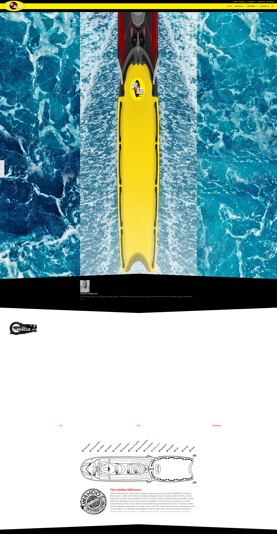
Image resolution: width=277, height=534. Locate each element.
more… (83, 299)
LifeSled (175, 493)
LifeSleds (251, 1)
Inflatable (216, 425)
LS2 (138, 425)
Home (235, 1)
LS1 (60, 425)
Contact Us (261, 1)
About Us (242, 1)
